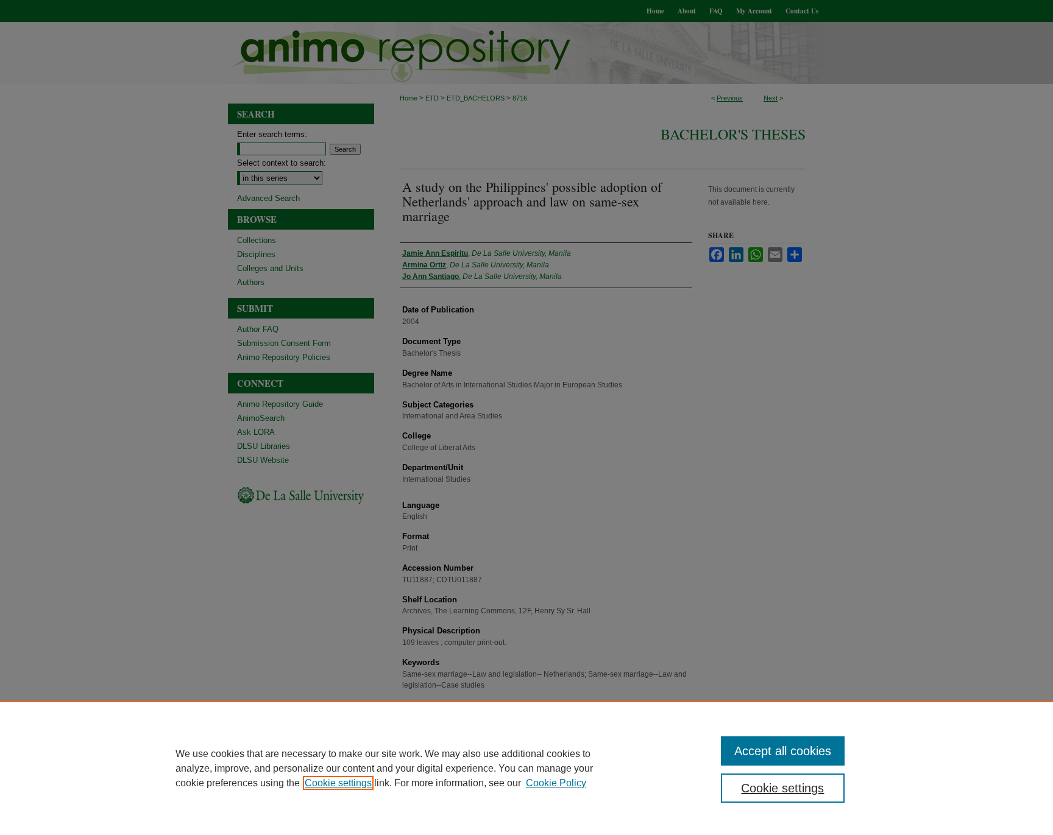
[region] (526, 768)
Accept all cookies (782, 751)
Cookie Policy (556, 783)
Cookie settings (338, 783)
